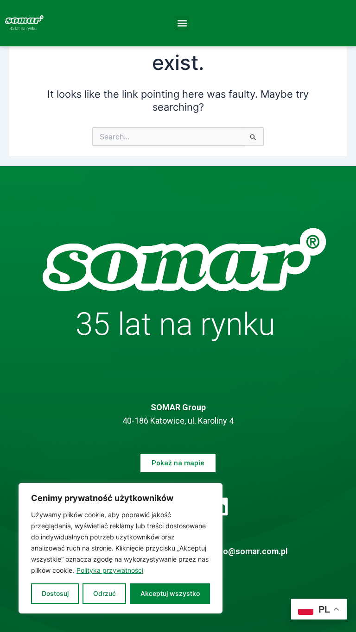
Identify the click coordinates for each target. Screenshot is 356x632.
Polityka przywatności (109, 570)
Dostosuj (55, 593)
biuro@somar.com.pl (248, 551)
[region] (120, 548)
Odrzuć (104, 593)
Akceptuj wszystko (170, 593)
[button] (182, 23)
